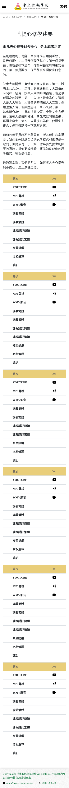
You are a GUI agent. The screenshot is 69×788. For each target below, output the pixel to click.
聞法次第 (17, 16)
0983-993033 (49, 782)
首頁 (5, 16)
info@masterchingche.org (19, 782)
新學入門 (32, 16)
